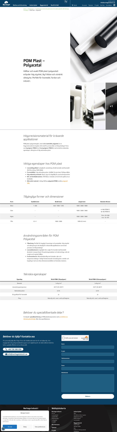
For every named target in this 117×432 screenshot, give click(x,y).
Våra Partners (56, 424)
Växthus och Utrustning (20, 5)
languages (114, 5)
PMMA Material (77, 418)
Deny (25, 427)
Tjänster (90, 5)
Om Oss (102, 5)
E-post (63, 351)
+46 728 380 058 (14, 349)
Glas (75, 428)
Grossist (84, 5)
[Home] (6, 3)
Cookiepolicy (54, 420)
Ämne (63, 365)
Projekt (97, 5)
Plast (75, 413)
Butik (75, 5)
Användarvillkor (55, 416)
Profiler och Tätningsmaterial (80, 429)
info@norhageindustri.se (107, 2)
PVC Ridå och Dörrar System (80, 415)
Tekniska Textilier (77, 426)
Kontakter (109, 5)
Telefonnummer (65, 358)
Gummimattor (77, 420)
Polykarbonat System (78, 416)
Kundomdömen (55, 415)
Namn (63, 344)
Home (24, 8)
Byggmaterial (44, 5)
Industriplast (33, 5)
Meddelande (64, 372)
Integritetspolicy (55, 418)
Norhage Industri (57, 411)
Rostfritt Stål (55, 5)
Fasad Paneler (77, 424)
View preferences (40, 427)
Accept (10, 427)
